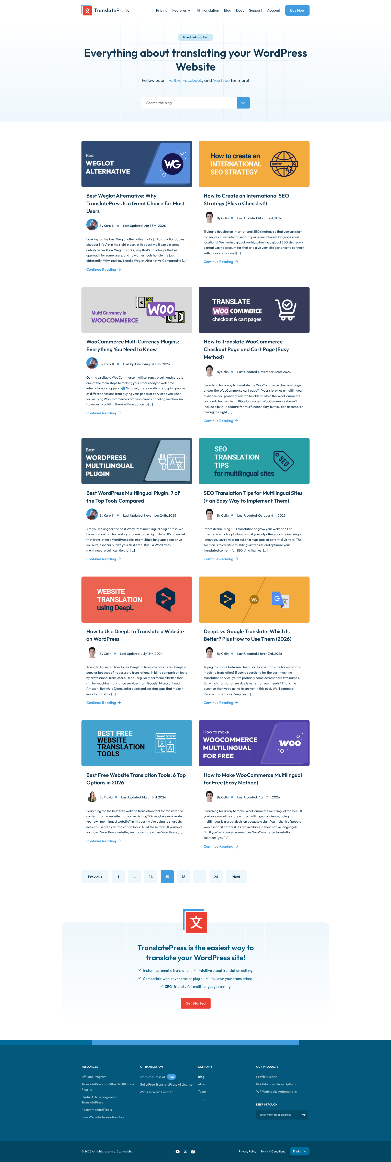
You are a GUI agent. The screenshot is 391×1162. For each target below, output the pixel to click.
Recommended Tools (96, 1110)
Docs (240, 10)
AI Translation (208, 10)
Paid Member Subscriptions (276, 1084)
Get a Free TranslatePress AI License (166, 1084)
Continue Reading (101, 269)
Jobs (201, 1099)
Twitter (173, 80)
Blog (227, 10)
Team (202, 1091)
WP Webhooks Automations (276, 1091)
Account (273, 10)
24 (218, 878)
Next (236, 876)
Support (255, 10)
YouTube (221, 80)
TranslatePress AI (152, 1077)
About (202, 1084)
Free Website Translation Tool (102, 1117)
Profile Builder (266, 1077)
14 (153, 878)
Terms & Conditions (273, 1151)
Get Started (196, 1003)
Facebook (192, 80)
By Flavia (106, 797)
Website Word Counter (156, 1092)
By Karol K (107, 226)
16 (186, 878)
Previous (95, 876)
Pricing (161, 10)
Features (179, 10)
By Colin (223, 218)
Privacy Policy (247, 1151)
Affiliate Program (94, 1077)
